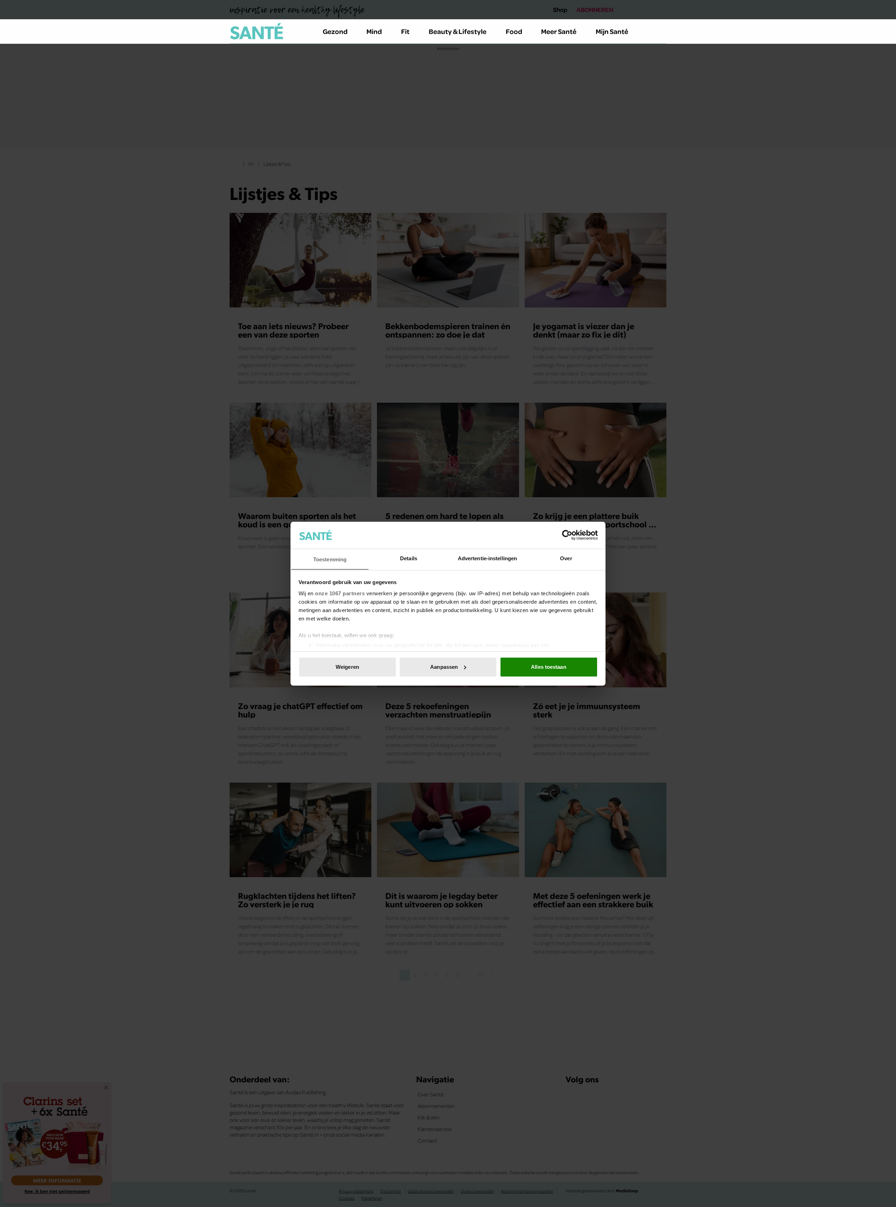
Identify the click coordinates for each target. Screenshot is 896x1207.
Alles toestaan (548, 667)
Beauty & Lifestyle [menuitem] (457, 31)
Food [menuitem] (514, 31)
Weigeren (347, 667)
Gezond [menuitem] (335, 31)
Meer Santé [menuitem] (558, 31)
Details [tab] (408, 558)
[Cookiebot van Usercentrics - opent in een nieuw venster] (567, 535)
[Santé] (257, 31)
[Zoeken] (660, 31)
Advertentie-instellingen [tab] (487, 558)
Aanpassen (444, 667)
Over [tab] (566, 558)
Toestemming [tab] (329, 559)
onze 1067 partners (340, 593)
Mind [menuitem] (374, 31)
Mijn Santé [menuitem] (612, 31)
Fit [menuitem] (405, 31)
